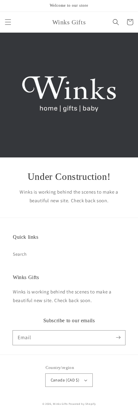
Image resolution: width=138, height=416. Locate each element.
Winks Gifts (60, 403)
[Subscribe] (118, 338)
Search (20, 254)
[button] (8, 22)
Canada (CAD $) (65, 380)
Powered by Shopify (82, 403)
